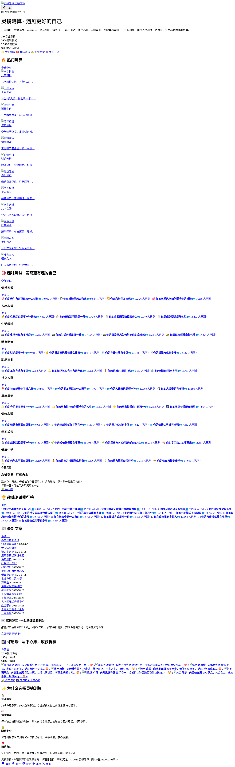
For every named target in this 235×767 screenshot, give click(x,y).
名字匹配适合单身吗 (12, 601)
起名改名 (6, 567)
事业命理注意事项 (11, 578)
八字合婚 (6, 613)
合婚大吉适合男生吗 (12, 609)
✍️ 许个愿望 (38, 52)
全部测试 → (8, 280)
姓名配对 (6, 605)
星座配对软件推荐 (11, 586)
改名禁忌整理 (9, 563)
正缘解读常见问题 (11, 594)
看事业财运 (7, 574)
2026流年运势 (9, 544)
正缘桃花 (6, 598)
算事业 (5, 582)
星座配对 (6, 590)
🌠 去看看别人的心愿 (28, 680)
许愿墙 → (6, 649)
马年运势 (6, 559)
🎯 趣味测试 (23, 52)
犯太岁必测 (7, 551)
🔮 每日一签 (52, 52)
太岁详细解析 (9, 548)
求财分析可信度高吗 (12, 571)
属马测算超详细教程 (12, 555)
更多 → (5, 295)
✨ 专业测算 (8, 52)
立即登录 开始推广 (11, 633)
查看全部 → (8, 67)
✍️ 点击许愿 (8, 680)
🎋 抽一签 (7, 489)
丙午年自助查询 (10, 540)
